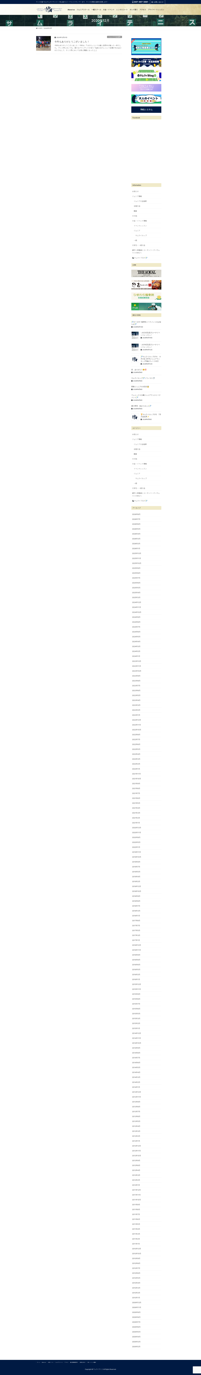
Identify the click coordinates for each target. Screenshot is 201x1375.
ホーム (38, 1362)
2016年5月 (136, 969)
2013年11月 (136, 1097)
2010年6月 (136, 1273)
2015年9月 (136, 994)
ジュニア (137, 231)
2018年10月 (136, 891)
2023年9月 (136, 676)
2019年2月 (136, 881)
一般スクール (50, 1362)
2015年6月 (136, 1009)
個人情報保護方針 (74, 1362)
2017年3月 (136, 935)
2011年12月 (136, 1190)
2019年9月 (136, 862)
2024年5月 (136, 637)
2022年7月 (136, 739)
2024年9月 (136, 617)
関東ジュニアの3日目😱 (140, 387)
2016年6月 (136, 965)
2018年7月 (136, 906)
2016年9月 (136, 955)
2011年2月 (136, 1239)
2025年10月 (136, 563)
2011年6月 (136, 1219)
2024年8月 (136, 622)
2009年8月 (136, 1317)
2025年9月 (136, 568)
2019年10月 (136, 857)
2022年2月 (136, 764)
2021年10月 (136, 779)
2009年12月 (136, 1302)
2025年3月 (136, 597)
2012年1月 (136, 1185)
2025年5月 (136, 588)
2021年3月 (136, 813)
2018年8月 (136, 901)
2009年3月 (136, 1342)
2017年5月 (136, 930)
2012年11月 (136, 1151)
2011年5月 (136, 1224)
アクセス (66, 1362)
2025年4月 (136, 593)
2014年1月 (136, 1087)
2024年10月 (136, 612)
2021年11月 (136, 774)
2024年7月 (136, 627)
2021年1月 (136, 823)
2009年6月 (136, 1327)
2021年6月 (136, 798)
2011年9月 (136, 1205)
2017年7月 (136, 926)
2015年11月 (136, 989)
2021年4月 (136, 808)
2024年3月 (136, 646)
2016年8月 (136, 960)
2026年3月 (136, 539)
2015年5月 (136, 1014)
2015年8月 (136, 999)
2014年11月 (136, 1038)
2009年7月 (136, 1322)
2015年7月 (136, 1004)
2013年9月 (136, 1102)
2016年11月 (136, 950)
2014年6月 (136, 1063)
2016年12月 (136, 945)
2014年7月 (136, 1058)
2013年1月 (136, 1141)
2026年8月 (136, 514)
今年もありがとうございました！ (72, 41)
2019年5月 (136, 872)
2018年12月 (136, 886)
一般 (135, 240)
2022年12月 (136, 720)
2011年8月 (136, 1209)
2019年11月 (136, 852)
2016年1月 (136, 979)
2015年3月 (136, 1018)
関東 (135, 211)
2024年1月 (136, 656)
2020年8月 (136, 837)
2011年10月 (136, 1200)
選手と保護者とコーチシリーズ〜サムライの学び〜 (146, 251)
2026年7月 (136, 519)
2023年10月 (136, 671)
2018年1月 (136, 916)
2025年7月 (136, 578)
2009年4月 (136, 1337)
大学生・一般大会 (138, 245)
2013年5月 (136, 1121)
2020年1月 (136, 847)
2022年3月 (136, 759)
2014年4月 (136, 1072)
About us (44, 1362)
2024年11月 (136, 607)
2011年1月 (136, 1244)
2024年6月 (136, 632)
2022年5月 (136, 749)
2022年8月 (136, 735)
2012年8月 (136, 1165)
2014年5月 (136, 1067)
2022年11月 (136, 725)
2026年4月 (136, 534)
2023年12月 (136, 661)
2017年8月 (136, 921)
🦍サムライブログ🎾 (139, 258)
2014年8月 (136, 1053)
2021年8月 (136, 788)
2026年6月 (136, 524)
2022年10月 (136, 730)
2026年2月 (136, 544)
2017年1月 (136, 940)
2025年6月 (136, 583)
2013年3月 (136, 1131)
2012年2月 (136, 1180)
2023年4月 (136, 700)
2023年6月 (136, 690)
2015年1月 (136, 1028)
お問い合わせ (159, 2)
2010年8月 (136, 1263)
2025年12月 (136, 553)
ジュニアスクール (59, 1362)
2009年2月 (136, 1347)
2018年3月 (136, 911)
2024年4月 (136, 641)
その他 (134, 216)
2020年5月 (136, 842)
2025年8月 (136, 573)
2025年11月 (136, 558)
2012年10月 (136, 1156)
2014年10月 (136, 1043)
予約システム (146, 109)
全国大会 (137, 206)
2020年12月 (136, 828)
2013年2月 (136, 1136)
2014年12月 (136, 1033)
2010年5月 (136, 1278)
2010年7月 (136, 1268)
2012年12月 (136, 1146)
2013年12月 (136, 1092)
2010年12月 (136, 1249)
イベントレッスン (140, 226)
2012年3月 (136, 1175)
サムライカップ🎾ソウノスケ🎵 (143, 378)
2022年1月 (136, 769)
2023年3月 (136, 705)
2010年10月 (136, 1254)
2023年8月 (136, 681)
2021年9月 (136, 784)
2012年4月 (136, 1170)
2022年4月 (136, 754)
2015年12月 (136, 984)
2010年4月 (136, 1283)
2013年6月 (136, 1116)
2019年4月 (136, 877)
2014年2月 (136, 1082)
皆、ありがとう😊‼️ (139, 370)
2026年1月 (136, 548)
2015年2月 (136, 1023)
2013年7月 (136, 1111)
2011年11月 (136, 1195)
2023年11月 (136, 666)
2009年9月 (136, 1312)
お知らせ (135, 191)
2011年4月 (136, 1229)
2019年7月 (136, 867)
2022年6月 (136, 744)
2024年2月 (136, 651)
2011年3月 (136, 1234)
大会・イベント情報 (139, 221)
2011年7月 (136, 1214)
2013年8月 (136, 1107)
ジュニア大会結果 (115, 37)
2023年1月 (136, 715)
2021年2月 (136, 818)
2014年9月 (136, 1048)
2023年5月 (136, 695)
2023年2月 (136, 710)
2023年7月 (136, 686)
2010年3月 (136, 1288)
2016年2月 (136, 974)
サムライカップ (141, 235)
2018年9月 (136, 896)
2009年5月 (136, 1332)
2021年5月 (136, 803)
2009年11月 (136, 1307)
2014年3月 (136, 1077)
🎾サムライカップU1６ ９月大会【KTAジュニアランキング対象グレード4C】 (151, 359)
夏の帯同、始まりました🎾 (141, 406)
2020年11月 (136, 832)
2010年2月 (136, 1293)
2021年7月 (136, 793)
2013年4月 (136, 1126)
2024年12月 (136, 602)
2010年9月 (136, 1258)
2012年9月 (136, 1160)
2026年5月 (136, 529)
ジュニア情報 (137, 196)
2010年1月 (136, 1298)
